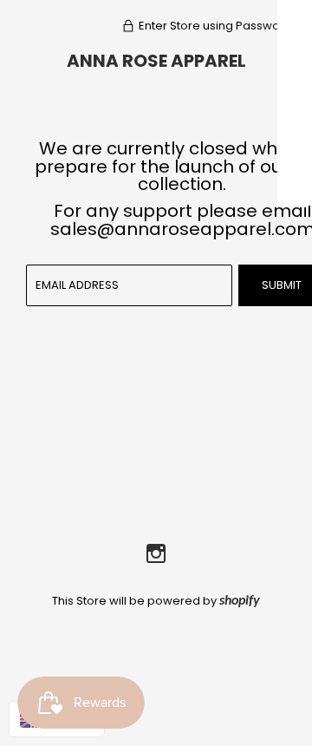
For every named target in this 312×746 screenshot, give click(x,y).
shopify (239, 601)
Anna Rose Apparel (156, 61)
